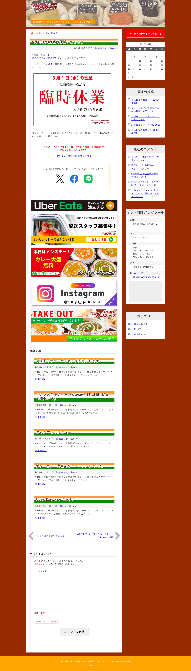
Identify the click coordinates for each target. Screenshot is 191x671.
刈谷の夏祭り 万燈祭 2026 (145, 125)
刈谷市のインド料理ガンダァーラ (49, 58)
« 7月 (131, 77)
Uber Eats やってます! (55, 499)
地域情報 (135, 334)
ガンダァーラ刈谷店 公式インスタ (74, 156)
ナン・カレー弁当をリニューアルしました (69, 466)
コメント (42, 571)
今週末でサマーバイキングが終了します (67, 361)
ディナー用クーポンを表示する (146, 34)
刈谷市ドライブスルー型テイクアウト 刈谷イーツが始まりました (145, 193)
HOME (37, 33)
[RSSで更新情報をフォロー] (156, 3)
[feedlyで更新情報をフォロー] (151, 3)
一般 (133, 329)
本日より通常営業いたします (50, 536)
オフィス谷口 (101, 665)
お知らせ (52, 33)
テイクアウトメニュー (54, 432)
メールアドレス (46, 621)
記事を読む (41, 379)
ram (114, 48)
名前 (41, 613)
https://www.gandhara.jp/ (146, 277)
